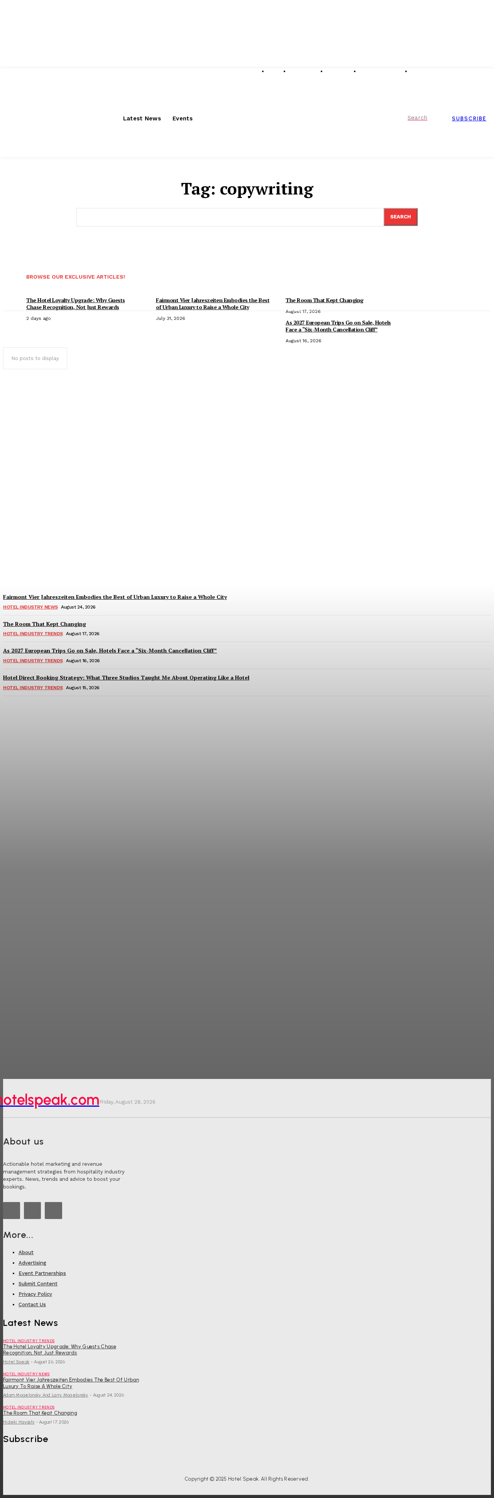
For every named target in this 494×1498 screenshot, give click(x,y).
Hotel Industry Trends (28, 1340)
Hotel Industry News (26, 1373)
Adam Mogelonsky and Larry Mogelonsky (45, 1395)
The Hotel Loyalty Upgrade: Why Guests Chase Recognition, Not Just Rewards (59, 1350)
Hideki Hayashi (18, 1422)
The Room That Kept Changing (40, 1413)
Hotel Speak (16, 1361)
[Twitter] (32, 1210)
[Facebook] (53, 1210)
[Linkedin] (11, 1210)
